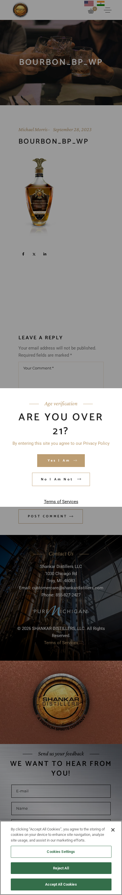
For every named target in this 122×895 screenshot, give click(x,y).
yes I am (59, 460)
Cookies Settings (61, 851)
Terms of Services (61, 501)
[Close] (113, 830)
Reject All (61, 868)
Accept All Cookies (61, 884)
